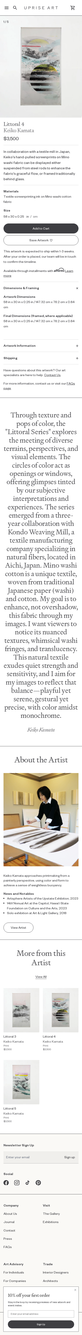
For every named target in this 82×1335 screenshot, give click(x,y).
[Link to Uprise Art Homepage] (41, 7)
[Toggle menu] (6, 7)
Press (7, 1239)
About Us (10, 1214)
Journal (8, 1222)
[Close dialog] (75, 1290)
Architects (50, 1281)
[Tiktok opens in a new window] (27, 1182)
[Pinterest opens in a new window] (38, 1182)
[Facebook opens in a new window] (6, 1182)
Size (6, 210)
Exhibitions (51, 1222)
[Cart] (72, 8)
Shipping (10, 358)
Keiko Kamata (18, 130)
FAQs (7, 1247)
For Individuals (13, 1272)
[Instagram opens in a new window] (17, 1182)
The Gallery (51, 1214)
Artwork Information (19, 345)
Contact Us (52, 375)
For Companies (14, 1281)
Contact (9, 1230)
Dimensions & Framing (21, 288)
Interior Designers (56, 1272)
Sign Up (41, 1324)
